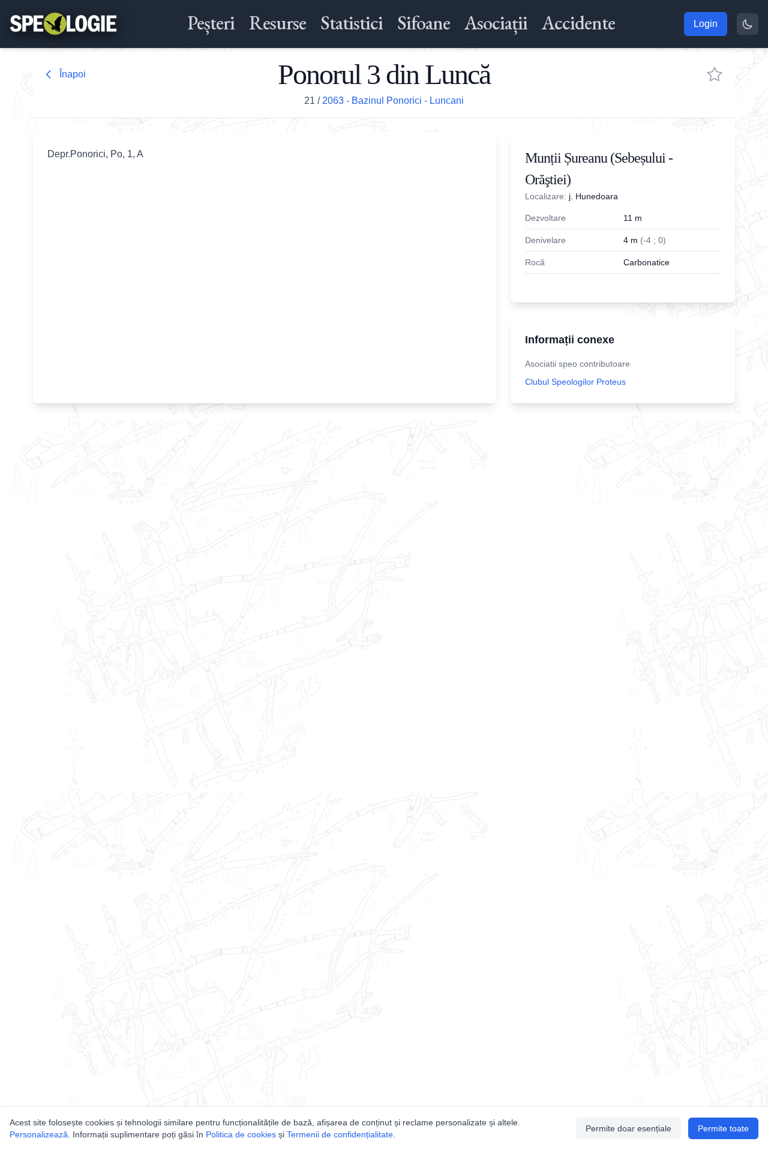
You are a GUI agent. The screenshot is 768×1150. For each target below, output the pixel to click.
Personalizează (39, 1134)
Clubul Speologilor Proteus (575, 382)
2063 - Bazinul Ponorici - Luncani (393, 100)
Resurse (277, 22)
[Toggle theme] (747, 24)
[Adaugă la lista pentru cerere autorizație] (714, 74)
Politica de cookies (241, 1134)
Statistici (351, 22)
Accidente (578, 22)
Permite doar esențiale (628, 1128)
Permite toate (723, 1128)
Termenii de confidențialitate (340, 1134)
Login (706, 24)
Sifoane (423, 22)
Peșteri (211, 22)
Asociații (495, 22)
